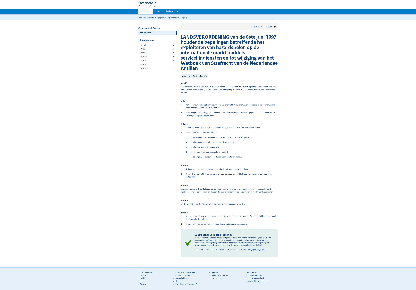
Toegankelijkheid (182, 278)
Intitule (144, 45)
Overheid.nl (144, 12)
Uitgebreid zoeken (173, 18)
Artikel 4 (144, 60)
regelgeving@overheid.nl (259, 249)
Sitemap (178, 281)
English (142, 278)
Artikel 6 (144, 68)
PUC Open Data (217, 278)
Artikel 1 (144, 49)
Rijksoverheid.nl (253, 275)
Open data (215, 272)
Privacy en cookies (182, 275)
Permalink (255, 26)
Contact (143, 275)
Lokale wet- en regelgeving (155, 18)
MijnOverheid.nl (253, 272)
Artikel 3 (144, 56)
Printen (269, 26)
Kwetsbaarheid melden (184, 284)
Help (142, 281)
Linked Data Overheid (219, 275)
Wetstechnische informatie (149, 28)
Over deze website (147, 272)
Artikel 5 (144, 64)
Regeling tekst (145, 33)
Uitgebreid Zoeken (172, 11)
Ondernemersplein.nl (255, 278)
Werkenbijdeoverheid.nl (256, 281)
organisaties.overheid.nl (252, 245)
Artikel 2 (144, 53)
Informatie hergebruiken (185, 272)
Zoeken (158, 11)
